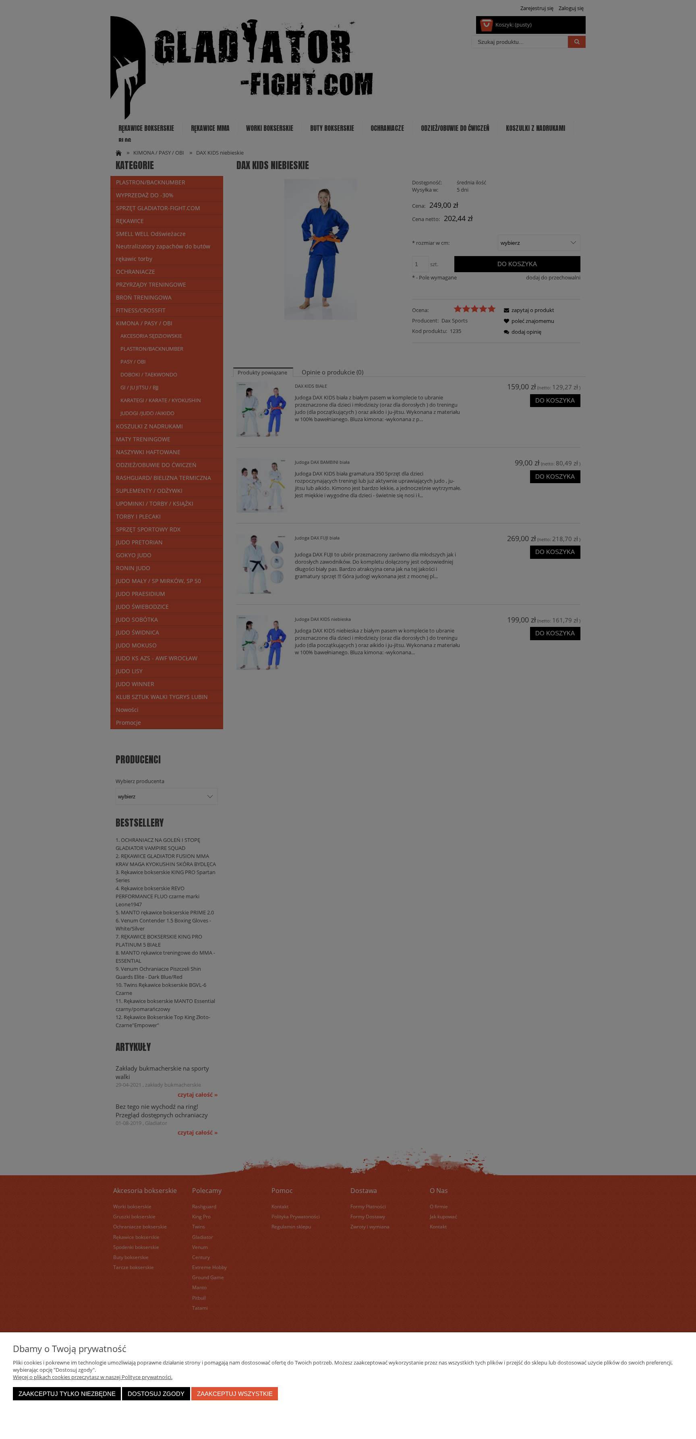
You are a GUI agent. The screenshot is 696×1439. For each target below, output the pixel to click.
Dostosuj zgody (156, 1393)
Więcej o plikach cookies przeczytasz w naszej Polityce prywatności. (92, 1377)
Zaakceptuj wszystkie (235, 1393)
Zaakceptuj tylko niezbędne (67, 1393)
